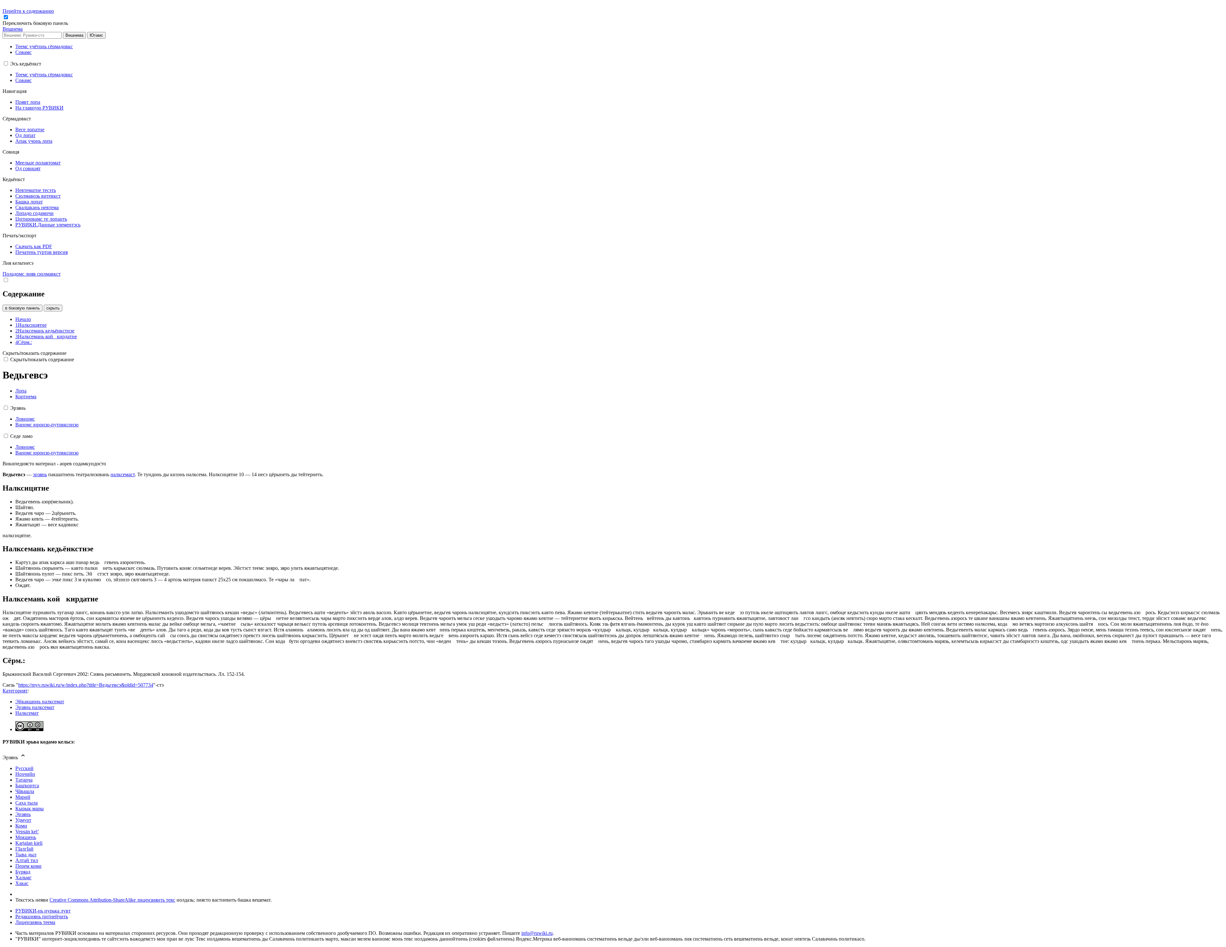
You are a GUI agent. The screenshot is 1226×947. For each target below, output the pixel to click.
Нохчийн (25, 774)
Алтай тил (26, 860)
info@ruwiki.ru (537, 933)
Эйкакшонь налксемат (39, 701)
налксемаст (122, 474)
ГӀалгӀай (24, 849)
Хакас (21, 883)
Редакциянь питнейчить (41, 916)
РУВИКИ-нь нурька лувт (43, 910)
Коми (21, 826)
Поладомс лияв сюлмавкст (32, 274)
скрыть (53, 308)
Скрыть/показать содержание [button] (34, 353)
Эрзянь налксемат (34, 707)
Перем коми (28, 866)
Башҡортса (27, 785)
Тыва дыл (25, 854)
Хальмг (23, 877)
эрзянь (40, 474)
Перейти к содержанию (28, 11)
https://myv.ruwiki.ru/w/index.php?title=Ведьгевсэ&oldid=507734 (85, 685)
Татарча (24, 780)
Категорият (15, 690)
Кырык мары (29, 808)
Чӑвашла (24, 791)
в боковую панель (22, 308)
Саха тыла (26, 803)
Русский (24, 768)
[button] (36, 23)
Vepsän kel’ (27, 831)
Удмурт (23, 820)
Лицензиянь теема (35, 922)
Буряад (22, 871)
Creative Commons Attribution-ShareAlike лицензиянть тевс (112, 900)
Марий (22, 797)
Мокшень (25, 837)
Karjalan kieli (28, 843)
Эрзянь (23, 814)
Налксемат (27, 713)
